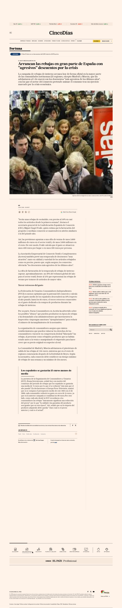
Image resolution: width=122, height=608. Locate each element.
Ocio (23, 434)
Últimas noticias (65, 41)
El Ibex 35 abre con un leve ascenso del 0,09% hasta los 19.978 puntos (40, 54)
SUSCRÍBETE (97, 41)
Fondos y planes (56, 41)
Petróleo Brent (53, 24)
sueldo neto (39, 551)
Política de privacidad (45, 604)
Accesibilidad (53, 604)
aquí (55, 442)
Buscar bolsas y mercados (97, 324)
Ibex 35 (15, 24)
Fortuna (15, 48)
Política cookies (23, 604)
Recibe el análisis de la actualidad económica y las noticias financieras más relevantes (43, 425)
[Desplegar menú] (10, 32)
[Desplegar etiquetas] (76, 434)
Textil (19, 434)
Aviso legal (16, 604)
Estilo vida (29, 434)
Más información (22, 442)
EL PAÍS (79, 40)
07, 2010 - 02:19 (23, 207)
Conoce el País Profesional (61, 561)
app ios (98, 551)
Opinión (73, 41)
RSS (61, 604)
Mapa (58, 604)
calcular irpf (15, 551)
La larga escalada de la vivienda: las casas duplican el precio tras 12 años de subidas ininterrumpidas (100, 310)
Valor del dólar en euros (97, 24)
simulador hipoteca (27, 551)
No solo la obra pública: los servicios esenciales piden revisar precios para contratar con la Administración (99, 301)
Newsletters (65, 604)
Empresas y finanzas (25, 41)
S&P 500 (33, 24)
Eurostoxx (96, 333)
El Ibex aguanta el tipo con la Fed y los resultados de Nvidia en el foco (100, 286)
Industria (43, 434)
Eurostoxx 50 (73, 24)
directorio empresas (74, 551)
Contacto (11, 604)
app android (107, 551)
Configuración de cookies (33, 604)
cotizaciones (86, 551)
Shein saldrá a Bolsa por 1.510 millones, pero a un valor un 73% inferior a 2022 (100, 293)
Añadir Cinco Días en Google (69, 212)
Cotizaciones (47, 41)
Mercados (34, 41)
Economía (40, 41)
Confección (36, 434)
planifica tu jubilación (50, 551)
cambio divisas (62, 551)
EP (19, 205)
